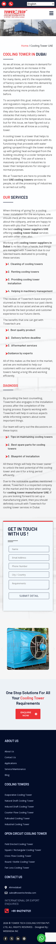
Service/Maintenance (15, 769)
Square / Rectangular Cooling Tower (23, 850)
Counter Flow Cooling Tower (19, 812)
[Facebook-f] (5, 938)
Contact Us (10, 757)
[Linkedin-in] (18, 938)
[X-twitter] (11, 938)
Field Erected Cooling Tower (19, 844)
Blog (7, 774)
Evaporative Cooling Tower (18, 794)
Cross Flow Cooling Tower (18, 855)
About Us (9, 751)
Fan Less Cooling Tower (17, 867)
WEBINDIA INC (10, 931)
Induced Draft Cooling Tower (19, 806)
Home (24, 45)
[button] (2, 649)
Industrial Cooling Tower (17, 824)
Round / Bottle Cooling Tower (20, 861)
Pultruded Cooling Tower (17, 818)
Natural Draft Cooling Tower (19, 800)
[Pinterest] (24, 938)
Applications (11, 763)
